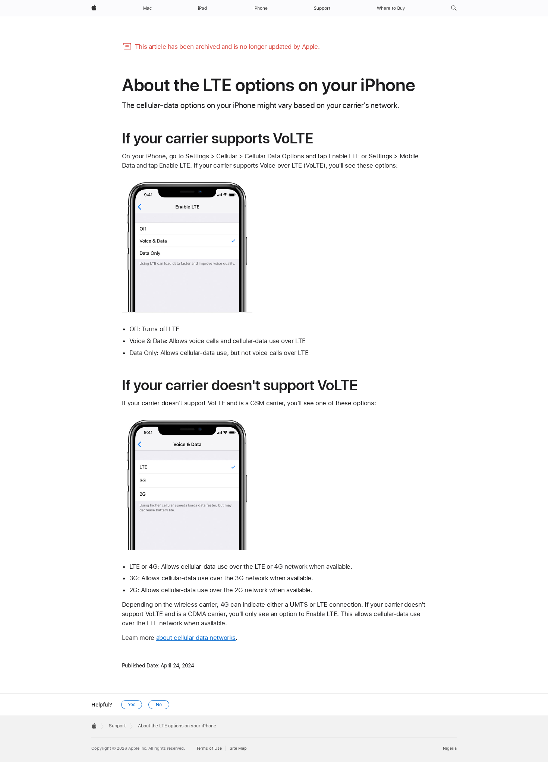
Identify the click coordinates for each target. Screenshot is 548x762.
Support (117, 725)
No (159, 704)
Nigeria (450, 748)
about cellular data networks (196, 637)
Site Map (238, 748)
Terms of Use (209, 748)
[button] (454, 8)
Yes (131, 704)
